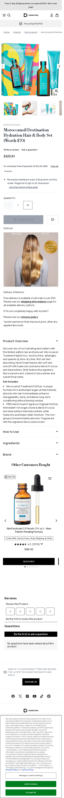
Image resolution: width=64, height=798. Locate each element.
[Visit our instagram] (27, 696)
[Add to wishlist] (52, 219)
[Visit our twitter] (20, 696)
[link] (51, 15)
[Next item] (56, 520)
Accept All (31, 792)
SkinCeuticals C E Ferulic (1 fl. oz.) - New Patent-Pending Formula (29, 530)
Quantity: (10, 198)
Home (7, 32)
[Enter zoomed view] (56, 91)
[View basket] (57, 15)
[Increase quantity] (27, 205)
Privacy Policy (12, 770)
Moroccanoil (31, 32)
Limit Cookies (30, 784)
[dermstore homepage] (31, 15)
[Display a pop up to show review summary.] (41, 544)
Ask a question (29, 149)
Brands (17, 32)
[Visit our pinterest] (48, 696)
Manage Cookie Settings (31, 775)
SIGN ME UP (31, 681)
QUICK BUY (29, 561)
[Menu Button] (3, 15)
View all (54, 166)
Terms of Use (27, 770)
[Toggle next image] (59, 66)
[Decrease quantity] (8, 205)
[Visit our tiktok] (41, 696)
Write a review (11, 149)
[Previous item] (5, 520)
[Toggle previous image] (2, 66)
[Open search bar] (9, 15)
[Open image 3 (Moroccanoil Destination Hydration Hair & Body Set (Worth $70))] (48, 108)
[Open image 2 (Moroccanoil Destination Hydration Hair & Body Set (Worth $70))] (29, 108)
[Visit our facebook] (13, 696)
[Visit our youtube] (34, 696)
